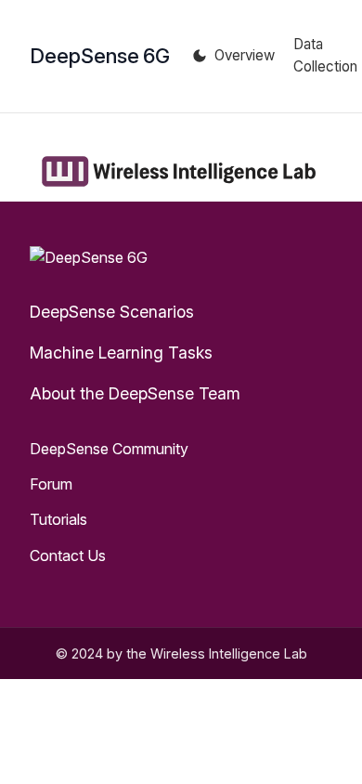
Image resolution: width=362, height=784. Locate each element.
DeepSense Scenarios (112, 311)
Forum (51, 484)
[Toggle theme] (199, 56)
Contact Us (68, 555)
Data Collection (325, 55)
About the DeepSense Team (135, 393)
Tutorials (58, 519)
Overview (244, 55)
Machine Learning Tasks (121, 352)
